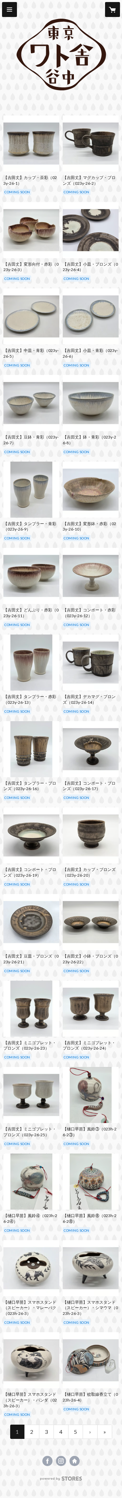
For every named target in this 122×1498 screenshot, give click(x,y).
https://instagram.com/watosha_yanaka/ (61, 1461)
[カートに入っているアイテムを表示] (112, 9)
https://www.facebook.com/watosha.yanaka (47, 1461)
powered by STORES (61, 1480)
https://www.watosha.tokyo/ (74, 1461)
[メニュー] (9, 9)
